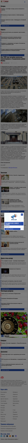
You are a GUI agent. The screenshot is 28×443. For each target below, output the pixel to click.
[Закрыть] (22, 214)
